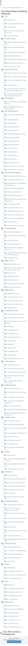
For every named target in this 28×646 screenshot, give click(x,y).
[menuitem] (1, 3)
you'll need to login (20, 639)
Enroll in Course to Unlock (14, 642)
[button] (1, 1)
